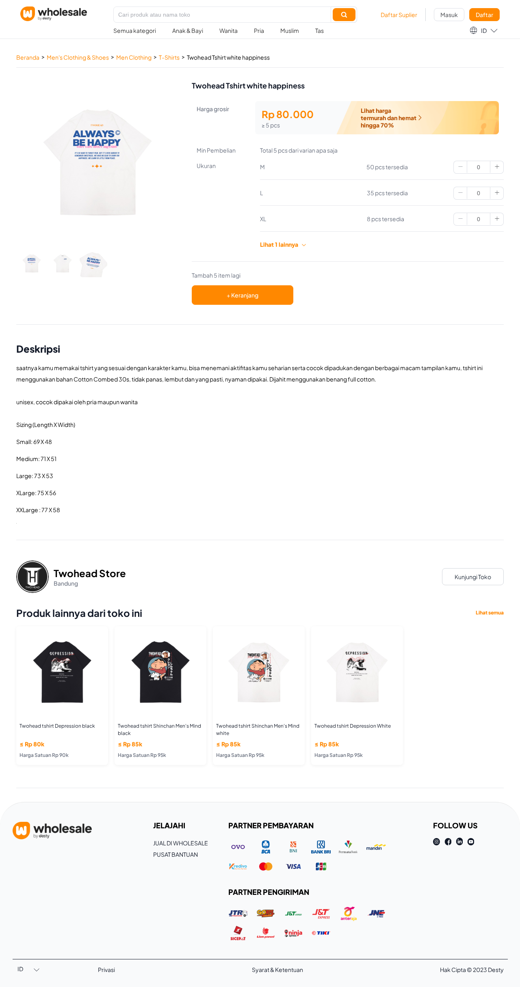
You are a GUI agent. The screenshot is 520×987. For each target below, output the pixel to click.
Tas (319, 30)
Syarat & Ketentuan (277, 969)
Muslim (289, 30)
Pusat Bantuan (175, 854)
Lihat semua (490, 613)
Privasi (106, 969)
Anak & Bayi (187, 30)
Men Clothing (134, 57)
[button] (483, 30)
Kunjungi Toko (473, 576)
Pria (259, 30)
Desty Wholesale (53, 13)
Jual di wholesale (180, 843)
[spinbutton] (478, 167)
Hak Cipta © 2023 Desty (472, 969)
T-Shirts (169, 57)
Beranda (27, 57)
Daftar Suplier (399, 14)
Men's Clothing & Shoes (78, 57)
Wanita (228, 30)
